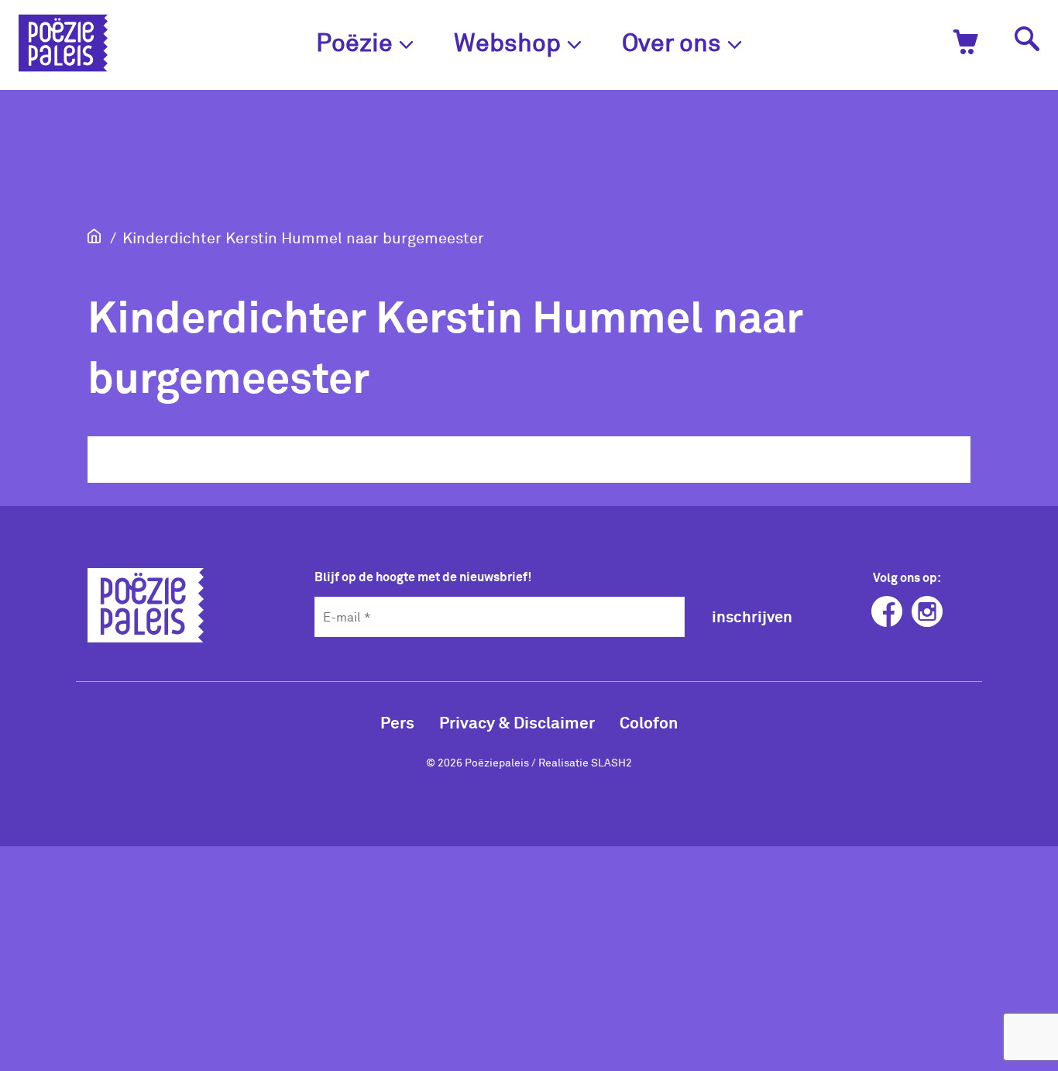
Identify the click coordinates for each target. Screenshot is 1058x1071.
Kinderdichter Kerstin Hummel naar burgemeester (303, 237)
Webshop (507, 41)
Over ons (671, 41)
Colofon (649, 722)
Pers (397, 722)
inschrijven (752, 616)
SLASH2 (611, 762)
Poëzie (354, 41)
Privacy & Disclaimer (517, 722)
